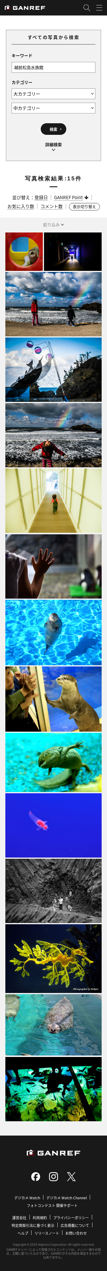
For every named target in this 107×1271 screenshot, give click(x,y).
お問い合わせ (76, 1233)
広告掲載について (75, 1225)
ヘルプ (23, 1233)
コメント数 (51, 206)
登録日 (41, 197)
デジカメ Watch (27, 1197)
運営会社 (19, 1217)
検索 (53, 129)
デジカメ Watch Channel (66, 1197)
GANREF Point (68, 197)
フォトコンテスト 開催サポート (52, 1205)
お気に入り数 (20, 206)
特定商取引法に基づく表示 (33, 1225)
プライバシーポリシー (71, 1217)
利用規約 (40, 1217)
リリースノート (46, 1233)
